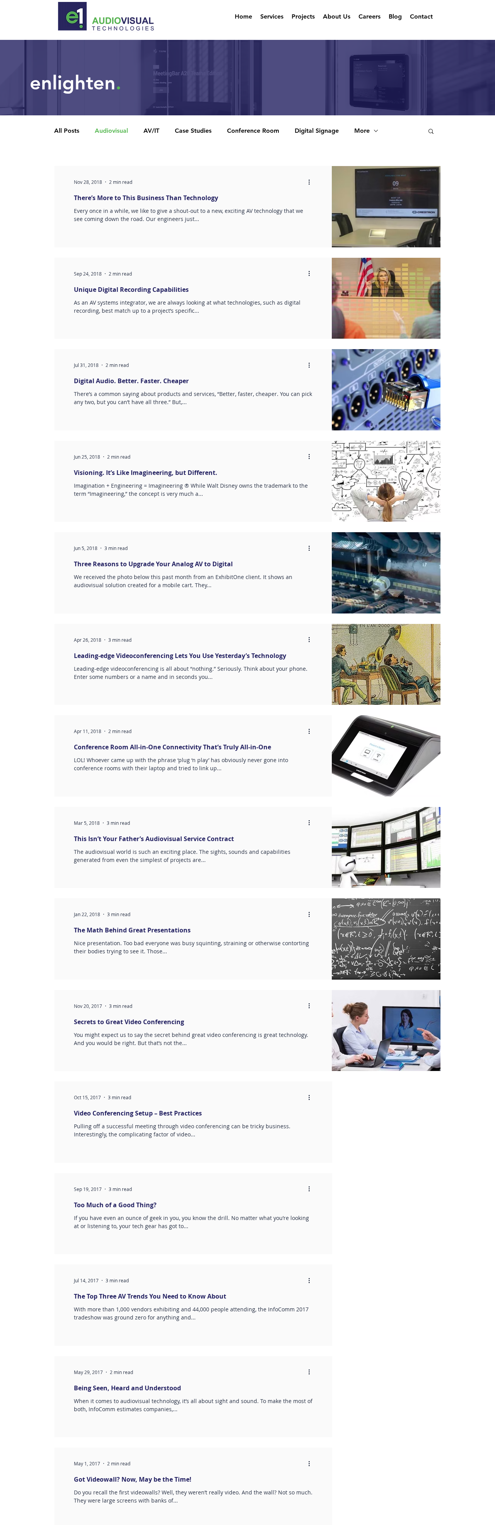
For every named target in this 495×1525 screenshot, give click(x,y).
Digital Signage (317, 130)
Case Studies (193, 130)
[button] (431, 132)
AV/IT (151, 130)
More (362, 130)
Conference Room (253, 130)
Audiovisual (111, 130)
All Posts (66, 130)
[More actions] (311, 182)
